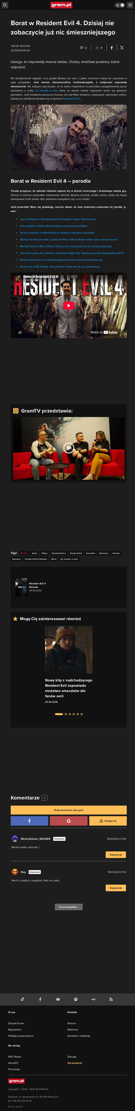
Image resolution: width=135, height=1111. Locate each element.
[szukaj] (5, 5)
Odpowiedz (116, 854)
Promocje (14, 1069)
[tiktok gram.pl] (23, 999)
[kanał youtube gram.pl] (58, 999)
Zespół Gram (16, 1023)
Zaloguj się (111, 820)
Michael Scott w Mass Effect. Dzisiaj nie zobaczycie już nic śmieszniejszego (66, 246)
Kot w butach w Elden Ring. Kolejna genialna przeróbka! (53, 226)
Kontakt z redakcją (79, 1036)
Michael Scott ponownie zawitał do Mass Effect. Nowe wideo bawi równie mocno (69, 239)
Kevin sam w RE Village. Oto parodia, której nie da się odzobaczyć (60, 267)
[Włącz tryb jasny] (120, 5)
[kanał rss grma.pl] (111, 999)
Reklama (73, 1029)
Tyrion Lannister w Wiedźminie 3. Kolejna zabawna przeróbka (57, 233)
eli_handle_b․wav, (46, 90)
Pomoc (72, 1023)
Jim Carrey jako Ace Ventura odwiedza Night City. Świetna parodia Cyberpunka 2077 (71, 253)
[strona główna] (61, 5)
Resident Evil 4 (72, 99)
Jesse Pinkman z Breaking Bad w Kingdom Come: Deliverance (58, 219)
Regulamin (14, 1029)
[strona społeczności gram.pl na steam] (94, 999)
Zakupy (72, 1057)
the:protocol (75, 1063)
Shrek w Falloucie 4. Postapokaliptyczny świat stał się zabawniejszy (61, 260)
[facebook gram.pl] (41, 999)
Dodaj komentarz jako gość (69, 810)
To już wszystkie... (69, 907)
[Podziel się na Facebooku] (111, 47)
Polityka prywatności (20, 1036)
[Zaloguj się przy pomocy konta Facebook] (29, 821)
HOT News (14, 1057)
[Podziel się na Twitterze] (121, 47)
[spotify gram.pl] (76, 999)
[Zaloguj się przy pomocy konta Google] (68, 821)
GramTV (13, 1063)
